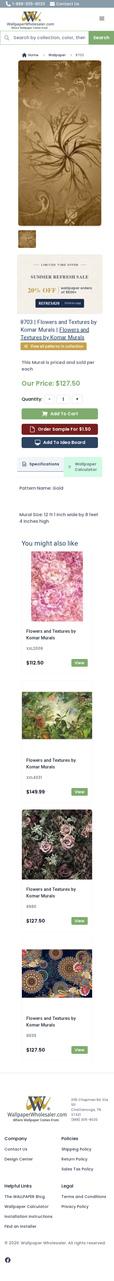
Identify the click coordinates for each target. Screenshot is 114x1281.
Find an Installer (20, 1226)
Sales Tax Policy (77, 1169)
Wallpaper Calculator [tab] (86, 466)
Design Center (18, 1159)
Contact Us (67, 4)
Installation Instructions (28, 1216)
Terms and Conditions (83, 1196)
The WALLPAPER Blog (24, 1196)
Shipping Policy (76, 1149)
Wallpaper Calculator (26, 1206)
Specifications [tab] (44, 464)
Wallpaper (57, 55)
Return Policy (74, 1159)
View (79, 663)
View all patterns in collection (56, 346)
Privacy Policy (75, 1206)
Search (101, 37)
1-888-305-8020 (28, 4)
